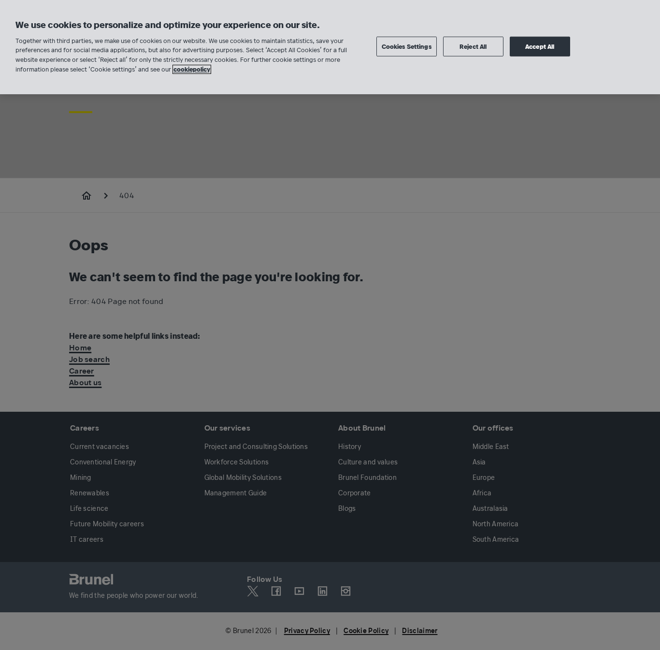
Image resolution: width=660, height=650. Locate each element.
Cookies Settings (406, 46)
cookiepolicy (191, 69)
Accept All (539, 46)
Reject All (473, 46)
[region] (330, 47)
